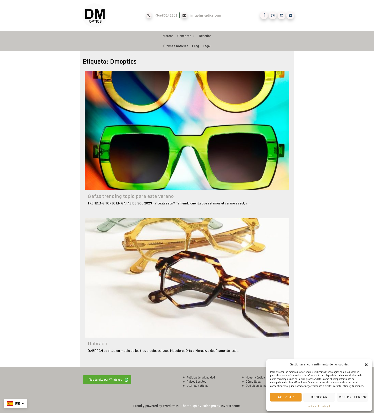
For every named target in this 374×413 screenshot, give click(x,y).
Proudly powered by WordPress (156, 405)
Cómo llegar (254, 381)
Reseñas (205, 35)
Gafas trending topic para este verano (131, 196)
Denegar (319, 397)
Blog (195, 46)
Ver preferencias (353, 397)
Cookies (311, 406)
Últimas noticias (175, 46)
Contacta (184, 35)
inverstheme (230, 405)
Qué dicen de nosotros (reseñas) (266, 385)
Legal (207, 46)
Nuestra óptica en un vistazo (264, 377)
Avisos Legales (196, 381)
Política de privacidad (201, 377)
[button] (366, 364)
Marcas (167, 35)
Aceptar (286, 397)
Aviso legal (324, 406)
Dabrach (97, 343)
